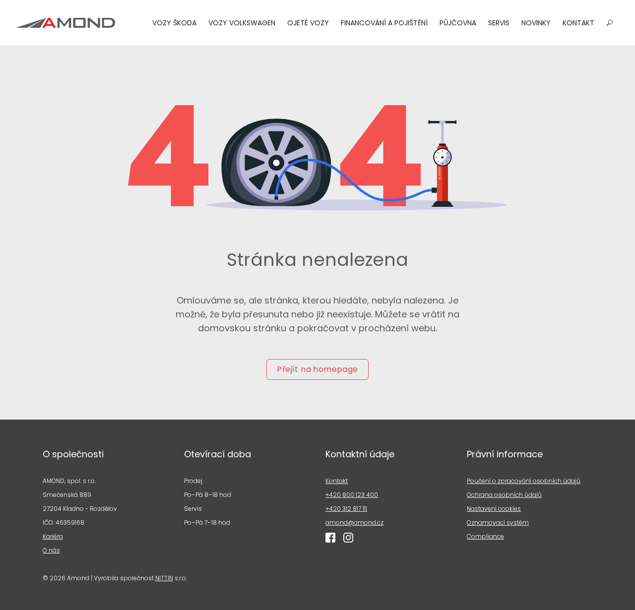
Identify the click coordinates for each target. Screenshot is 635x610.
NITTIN (164, 578)
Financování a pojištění (384, 23)
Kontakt (578, 23)
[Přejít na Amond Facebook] (330, 538)
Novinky (536, 23)
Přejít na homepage (317, 369)
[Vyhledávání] (609, 22)
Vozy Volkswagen (241, 23)
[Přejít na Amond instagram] (348, 538)
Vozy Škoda (174, 23)
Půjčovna (458, 23)
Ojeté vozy (308, 23)
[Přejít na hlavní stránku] (65, 23)
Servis (498, 23)
